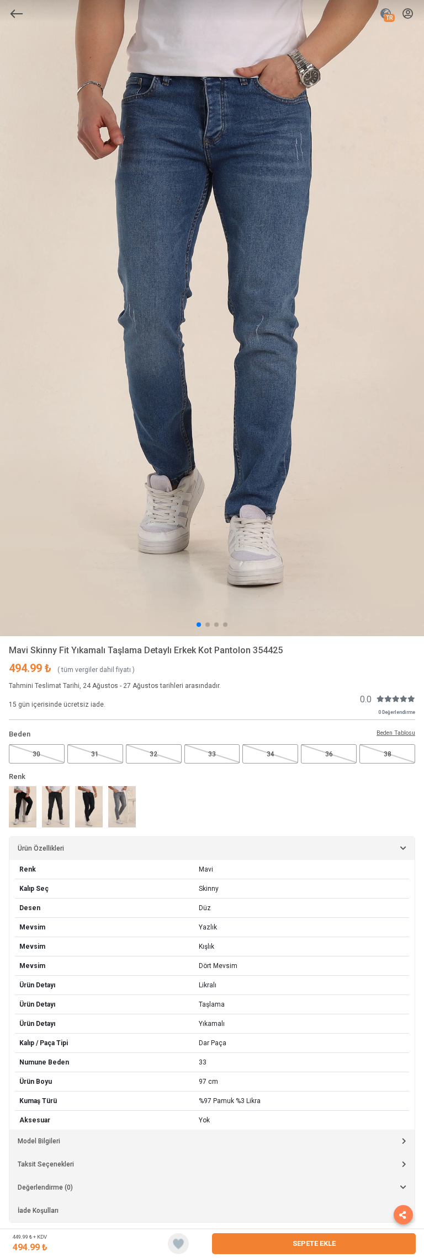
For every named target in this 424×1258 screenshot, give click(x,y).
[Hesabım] (407, 14)
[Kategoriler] (16, 14)
